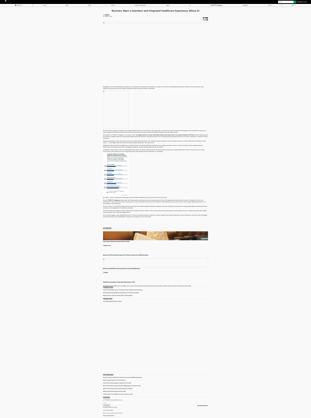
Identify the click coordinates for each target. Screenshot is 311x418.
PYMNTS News (187, 286)
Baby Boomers (113, 286)
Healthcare (140, 286)
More (293, 5)
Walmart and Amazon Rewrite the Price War (114, 391)
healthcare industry (149, 286)
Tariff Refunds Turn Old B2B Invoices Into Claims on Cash (118, 394)
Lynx (168, 286)
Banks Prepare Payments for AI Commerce (114, 380)
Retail (89, 5)
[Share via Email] (207, 18)
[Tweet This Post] (204, 18)
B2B (67, 5)
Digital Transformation (140, 5)
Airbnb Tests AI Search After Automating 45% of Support (118, 388)
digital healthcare (132, 286)
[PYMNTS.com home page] (10, 2)
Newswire (299, 2)
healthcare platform (161, 286)
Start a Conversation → (109, 415)
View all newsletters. (202, 405)
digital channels (122, 286)
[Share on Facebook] (203, 18)
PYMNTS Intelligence (217, 5)
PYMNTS (107, 15)
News (171, 286)
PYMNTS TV (19, 5)
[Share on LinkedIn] (206, 18)
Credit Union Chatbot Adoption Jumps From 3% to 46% (117, 383)
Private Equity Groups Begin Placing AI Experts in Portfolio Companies (121, 292)
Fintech (113, 5)
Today (44, 5)
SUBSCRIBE (304, 2)
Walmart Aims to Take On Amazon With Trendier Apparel (117, 295)
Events (270, 5)
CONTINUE (106, 405)
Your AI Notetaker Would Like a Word (112, 301)
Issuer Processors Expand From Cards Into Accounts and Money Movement (122, 377)
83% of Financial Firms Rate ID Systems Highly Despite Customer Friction (122, 385)
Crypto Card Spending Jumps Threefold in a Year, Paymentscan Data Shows (123, 290)
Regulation (245, 5)
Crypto (167, 5)
